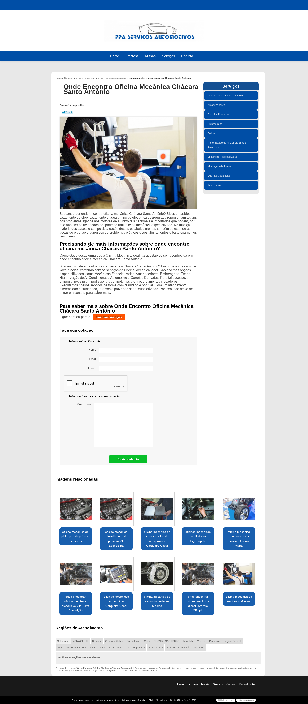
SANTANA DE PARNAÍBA (71, 647)
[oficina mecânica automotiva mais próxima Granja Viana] (239, 509)
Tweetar (67, 112)
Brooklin (97, 641)
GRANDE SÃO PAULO (166, 641)
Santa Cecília (97, 647)
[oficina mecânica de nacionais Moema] (239, 574)
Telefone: (92, 368)
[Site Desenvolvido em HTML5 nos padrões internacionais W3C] (225, 700)
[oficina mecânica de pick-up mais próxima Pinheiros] (75, 509)
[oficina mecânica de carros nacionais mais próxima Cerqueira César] (157, 509)
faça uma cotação (109, 317)
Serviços (168, 56)
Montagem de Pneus (219, 166)
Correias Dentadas (218, 114)
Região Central (232, 641)
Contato (187, 56)
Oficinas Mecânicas (219, 175)
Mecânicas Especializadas (223, 156)
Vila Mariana (155, 647)
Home (114, 56)
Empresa (132, 56)
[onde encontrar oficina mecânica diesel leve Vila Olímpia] (198, 574)
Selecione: (63, 641)
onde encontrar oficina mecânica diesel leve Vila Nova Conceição (75, 603)
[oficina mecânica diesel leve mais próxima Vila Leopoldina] (116, 509)
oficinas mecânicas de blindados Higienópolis (198, 536)
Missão (150, 56)
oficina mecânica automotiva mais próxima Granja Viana (239, 538)
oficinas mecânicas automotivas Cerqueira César (116, 601)
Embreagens (215, 124)
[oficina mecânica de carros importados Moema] (157, 574)
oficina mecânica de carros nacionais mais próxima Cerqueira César (157, 538)
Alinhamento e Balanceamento (225, 95)
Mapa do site (247, 684)
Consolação (133, 641)
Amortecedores (216, 105)
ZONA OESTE (81, 641)
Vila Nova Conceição (178, 647)
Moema (201, 641)
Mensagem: (85, 404)
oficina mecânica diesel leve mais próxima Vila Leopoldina (116, 538)
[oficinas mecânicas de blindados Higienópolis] (198, 509)
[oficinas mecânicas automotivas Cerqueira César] (116, 574)
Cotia (147, 641)
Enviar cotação (128, 459)
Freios (211, 133)
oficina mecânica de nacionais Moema (239, 599)
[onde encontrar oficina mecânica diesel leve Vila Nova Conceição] (75, 574)
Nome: (93, 349)
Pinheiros (214, 641)
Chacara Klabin (114, 641)
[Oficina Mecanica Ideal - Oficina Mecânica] (154, 29)
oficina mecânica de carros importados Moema (157, 601)
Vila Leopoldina (136, 647)
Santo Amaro (116, 647)
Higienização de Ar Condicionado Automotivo (227, 145)
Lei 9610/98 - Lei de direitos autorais (139, 670)
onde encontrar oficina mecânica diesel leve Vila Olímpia (198, 603)
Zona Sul (199, 647)
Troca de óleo (215, 185)
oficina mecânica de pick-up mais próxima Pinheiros (75, 536)
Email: (94, 358)
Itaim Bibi (188, 641)
